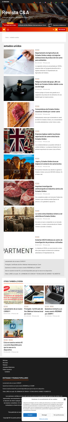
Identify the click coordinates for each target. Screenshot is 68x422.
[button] (65, 399)
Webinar (52, 306)
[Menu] (8, 29)
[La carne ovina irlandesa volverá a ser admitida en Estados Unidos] (19, 219)
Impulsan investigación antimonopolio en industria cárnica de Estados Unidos (49, 188)
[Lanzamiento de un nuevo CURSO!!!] (13, 295)
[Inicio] (4, 29)
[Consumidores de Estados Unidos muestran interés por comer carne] (19, 114)
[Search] (53, 29)
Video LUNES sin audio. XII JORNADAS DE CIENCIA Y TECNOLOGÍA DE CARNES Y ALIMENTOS (32, 274)
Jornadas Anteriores (9, 367)
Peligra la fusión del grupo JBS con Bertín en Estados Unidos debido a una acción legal (49, 84)
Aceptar (30, 415)
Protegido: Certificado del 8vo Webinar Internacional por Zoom (23, 264)
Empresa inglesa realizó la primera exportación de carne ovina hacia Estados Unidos (47, 136)
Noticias (37, 49)
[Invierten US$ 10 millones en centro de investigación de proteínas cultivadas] (19, 245)
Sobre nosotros (7, 369)
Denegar (44, 415)
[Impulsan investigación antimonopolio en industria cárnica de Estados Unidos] (19, 193)
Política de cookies (43, 419)
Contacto (7, 372)
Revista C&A (15, 12)
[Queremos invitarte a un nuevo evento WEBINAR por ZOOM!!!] (54, 295)
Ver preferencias (59, 415)
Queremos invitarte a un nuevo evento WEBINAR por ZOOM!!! (22, 267)
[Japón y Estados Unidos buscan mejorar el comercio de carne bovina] (19, 166)
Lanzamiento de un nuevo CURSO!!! (15, 261)
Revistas (11, 339)
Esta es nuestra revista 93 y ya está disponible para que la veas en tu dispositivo (28, 271)
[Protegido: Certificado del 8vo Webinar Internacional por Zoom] (34, 295)
